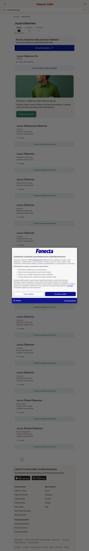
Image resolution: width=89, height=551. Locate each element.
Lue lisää (70, 285)
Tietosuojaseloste (70, 300)
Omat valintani (29, 294)
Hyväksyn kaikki (60, 294)
